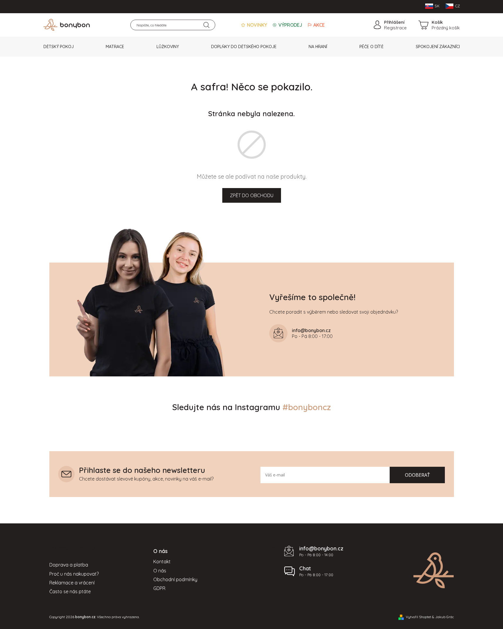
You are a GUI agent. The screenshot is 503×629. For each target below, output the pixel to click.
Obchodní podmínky (175, 579)
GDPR (159, 588)
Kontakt (162, 561)
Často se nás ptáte (70, 591)
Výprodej (289, 25)
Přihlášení (394, 22)
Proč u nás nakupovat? (74, 574)
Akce (318, 25)
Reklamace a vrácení (72, 583)
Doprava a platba (68, 565)
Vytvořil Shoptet (418, 617)
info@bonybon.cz (321, 548)
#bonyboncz (306, 407)
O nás (159, 571)
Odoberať (417, 475)
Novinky (256, 25)
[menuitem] (58, 47)
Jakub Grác (444, 617)
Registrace (395, 28)
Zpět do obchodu (251, 195)
